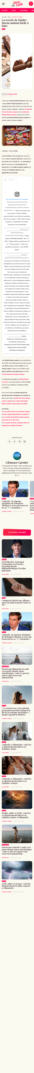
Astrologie (23, 10)
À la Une (4, 10)
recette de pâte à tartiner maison (13, 374)
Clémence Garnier (12, 94)
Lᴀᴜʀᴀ (22, 353)
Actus (14, 10)
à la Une (4, 17)
